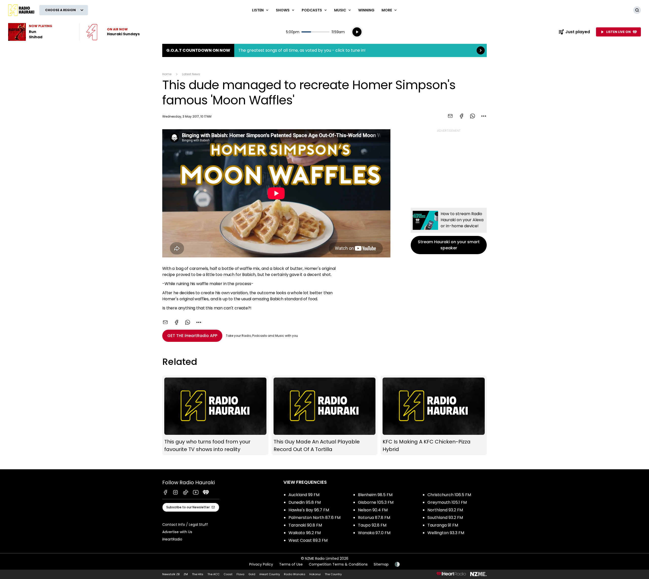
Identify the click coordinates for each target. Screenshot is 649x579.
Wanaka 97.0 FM (374, 533)
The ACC (213, 574)
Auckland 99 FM (304, 495)
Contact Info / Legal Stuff (185, 524)
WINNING (366, 10)
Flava (240, 574)
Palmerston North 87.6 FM (314, 517)
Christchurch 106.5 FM (449, 495)
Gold (251, 574)
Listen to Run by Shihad (40, 32)
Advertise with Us (177, 531)
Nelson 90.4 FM (373, 510)
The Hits (197, 574)
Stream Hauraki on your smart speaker (449, 231)
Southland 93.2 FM (445, 517)
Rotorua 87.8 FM (374, 517)
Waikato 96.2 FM (305, 533)
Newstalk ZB (170, 574)
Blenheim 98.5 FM (375, 495)
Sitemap (381, 564)
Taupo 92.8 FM (372, 525)
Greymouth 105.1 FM (447, 502)
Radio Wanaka (294, 574)
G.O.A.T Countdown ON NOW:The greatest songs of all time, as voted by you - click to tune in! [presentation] (324, 50)
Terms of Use (291, 564)
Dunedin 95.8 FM (305, 502)
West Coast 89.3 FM (308, 540)
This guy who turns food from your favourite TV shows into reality (215, 415)
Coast (228, 574)
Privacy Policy (261, 564)
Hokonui (315, 574)
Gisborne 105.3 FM (375, 502)
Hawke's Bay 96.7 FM (309, 510)
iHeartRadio (172, 539)
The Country (333, 574)
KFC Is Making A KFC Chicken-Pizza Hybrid (434, 415)
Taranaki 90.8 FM (305, 525)
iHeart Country (269, 574)
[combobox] (484, 116)
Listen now (113, 32)
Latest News (191, 74)
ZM (186, 574)
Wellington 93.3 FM (445, 533)
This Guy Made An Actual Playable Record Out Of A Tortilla (325, 415)
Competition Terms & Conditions (338, 564)
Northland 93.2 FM (445, 510)
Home (166, 74)
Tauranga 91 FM (442, 525)
